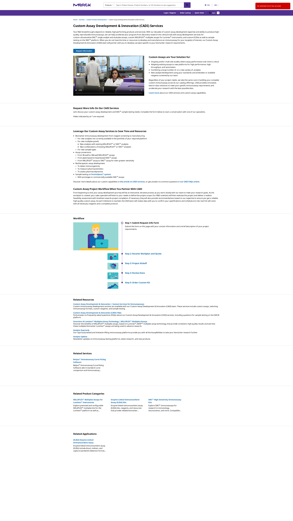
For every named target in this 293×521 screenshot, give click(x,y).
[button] (170, 13)
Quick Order (199, 13)
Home (75, 20)
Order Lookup (185, 13)
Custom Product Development (96, 20)
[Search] (187, 5)
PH (208, 5)
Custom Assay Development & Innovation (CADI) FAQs (97, 313)
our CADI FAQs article (189, 181)
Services (82, 20)
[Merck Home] (82, 5)
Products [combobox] (108, 5)
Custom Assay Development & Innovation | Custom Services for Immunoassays (108, 304)
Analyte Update (80, 336)
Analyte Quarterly (81, 330)
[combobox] (147, 5)
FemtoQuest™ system (101, 174)
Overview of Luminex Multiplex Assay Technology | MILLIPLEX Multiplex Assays (110, 321)
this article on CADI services (132, 181)
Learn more (154, 93)
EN (215, 5)
